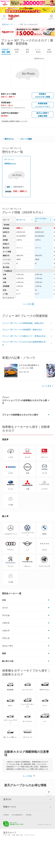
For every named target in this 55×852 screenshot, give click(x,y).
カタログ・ (6, 51)
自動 (49, 51)
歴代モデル (9, 139)
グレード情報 (26, 139)
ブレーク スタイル (41, 220)
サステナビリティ (30, 835)
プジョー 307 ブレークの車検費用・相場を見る (22, 330)
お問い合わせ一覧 (17, 835)
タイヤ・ (38, 51)
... (16, 24)
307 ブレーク (9, 159)
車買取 (16, 51)
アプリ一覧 (6, 835)
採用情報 (28, 815)
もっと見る (27, 304)
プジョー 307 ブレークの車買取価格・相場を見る (23, 323)
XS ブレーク (20, 220)
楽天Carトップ (7, 24)
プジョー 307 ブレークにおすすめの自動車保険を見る (24, 343)
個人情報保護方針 (17, 815)
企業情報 (6, 815)
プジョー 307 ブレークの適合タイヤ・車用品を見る (24, 336)
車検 (27, 51)
